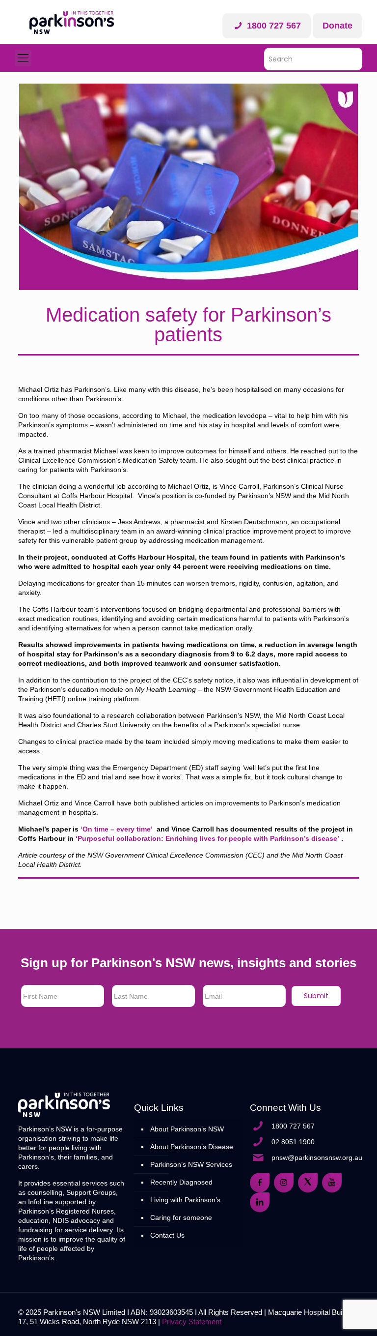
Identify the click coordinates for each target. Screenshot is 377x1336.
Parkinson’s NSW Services (191, 1164)
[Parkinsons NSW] (71, 22)
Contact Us (167, 1235)
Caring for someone (181, 1217)
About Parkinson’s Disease (191, 1147)
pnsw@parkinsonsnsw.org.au (316, 1157)
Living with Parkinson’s (185, 1200)
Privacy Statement (191, 1321)
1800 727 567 (272, 25)
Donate (337, 25)
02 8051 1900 (293, 1142)
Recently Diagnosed (181, 1182)
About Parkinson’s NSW (187, 1129)
